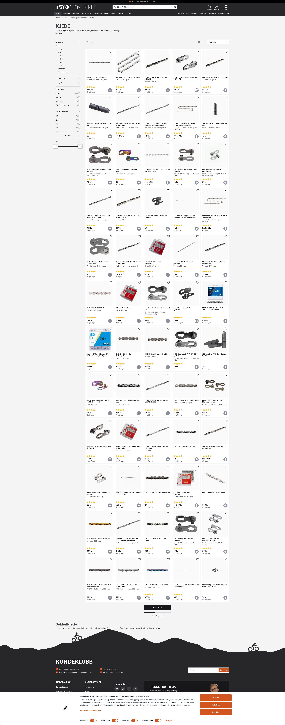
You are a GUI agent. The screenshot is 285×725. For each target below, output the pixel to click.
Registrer (224, 670)
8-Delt (60, 52)
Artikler (212, 14)
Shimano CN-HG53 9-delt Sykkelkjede (183, 262)
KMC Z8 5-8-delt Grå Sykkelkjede (157, 492)
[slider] (55, 146)
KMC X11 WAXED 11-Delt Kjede (213, 492)
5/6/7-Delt (61, 49)
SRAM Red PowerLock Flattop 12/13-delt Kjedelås (98, 401)
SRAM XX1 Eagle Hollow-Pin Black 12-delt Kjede (128, 493)
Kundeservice (183, 14)
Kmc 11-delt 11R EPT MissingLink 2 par (157, 309)
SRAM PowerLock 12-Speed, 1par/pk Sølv (97, 262)
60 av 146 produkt (157, 616)
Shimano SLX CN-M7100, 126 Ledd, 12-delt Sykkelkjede (156, 124)
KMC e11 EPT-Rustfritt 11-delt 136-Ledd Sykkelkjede (213, 309)
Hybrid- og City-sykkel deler (79, 17)
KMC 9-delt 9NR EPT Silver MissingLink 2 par (212, 401)
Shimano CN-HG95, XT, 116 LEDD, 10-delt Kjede (128, 216)
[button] (209, 7)
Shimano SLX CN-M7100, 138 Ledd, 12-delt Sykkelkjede (127, 539)
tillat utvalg (215, 705)
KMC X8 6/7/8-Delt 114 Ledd (184, 446)
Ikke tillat (215, 712)
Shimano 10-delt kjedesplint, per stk (99, 124)
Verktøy (75, 14)
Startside (58, 17)
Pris (57, 142)
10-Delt (60, 59)
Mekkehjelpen (223, 14)
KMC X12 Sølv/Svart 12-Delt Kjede (155, 539)
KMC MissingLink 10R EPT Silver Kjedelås (99, 170)
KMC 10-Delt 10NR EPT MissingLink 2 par (211, 539)
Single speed (62, 72)
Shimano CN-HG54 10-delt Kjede (215, 77)
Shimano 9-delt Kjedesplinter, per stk (215, 124)
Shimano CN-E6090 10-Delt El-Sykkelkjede (214, 447)
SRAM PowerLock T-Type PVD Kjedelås (156, 216)
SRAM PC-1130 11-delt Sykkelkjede (181, 493)
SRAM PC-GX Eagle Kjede (96, 77)
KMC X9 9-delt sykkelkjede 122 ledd (127, 401)
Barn (113, 14)
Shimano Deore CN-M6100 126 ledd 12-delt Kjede (98, 216)
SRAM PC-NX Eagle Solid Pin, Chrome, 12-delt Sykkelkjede (184, 216)
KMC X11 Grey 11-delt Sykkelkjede (186, 400)
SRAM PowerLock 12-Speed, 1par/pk (126, 170)
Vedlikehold (86, 14)
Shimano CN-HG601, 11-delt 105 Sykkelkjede (214, 216)
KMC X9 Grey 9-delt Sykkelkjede (157, 354)
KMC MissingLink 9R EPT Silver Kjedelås (185, 170)
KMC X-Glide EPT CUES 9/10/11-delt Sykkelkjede (99, 585)
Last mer (157, 608)
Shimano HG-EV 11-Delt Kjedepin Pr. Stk (214, 355)
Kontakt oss (89, 687)
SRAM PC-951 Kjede (123, 308)
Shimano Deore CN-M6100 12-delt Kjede (156, 447)
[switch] (115, 720)
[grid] (157, 325)
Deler (58, 14)
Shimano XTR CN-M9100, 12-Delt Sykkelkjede (128, 262)
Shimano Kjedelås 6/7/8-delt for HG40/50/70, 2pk (214, 585)
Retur (87, 691)
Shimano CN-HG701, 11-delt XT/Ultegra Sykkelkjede (184, 124)
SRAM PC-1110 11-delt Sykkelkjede (153, 262)
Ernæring (98, 14)
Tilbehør (66, 14)
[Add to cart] (110, 90)
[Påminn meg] (196, 90)
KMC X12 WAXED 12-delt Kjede (98, 308)
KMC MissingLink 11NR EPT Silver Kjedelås (185, 355)
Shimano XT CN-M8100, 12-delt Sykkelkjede (128, 124)
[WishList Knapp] (111, 52)
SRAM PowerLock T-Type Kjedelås (183, 309)
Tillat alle (215, 697)
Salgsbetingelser (62, 687)
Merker (194, 14)
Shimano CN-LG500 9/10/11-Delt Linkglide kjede (157, 170)
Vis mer (68, 135)
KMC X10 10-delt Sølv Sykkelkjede (124, 355)
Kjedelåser (61, 69)
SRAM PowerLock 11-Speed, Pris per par (99, 493)
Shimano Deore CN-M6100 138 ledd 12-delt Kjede (156, 401)
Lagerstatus (60, 78)
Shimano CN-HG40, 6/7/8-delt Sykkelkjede (156, 78)
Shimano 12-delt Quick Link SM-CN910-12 (185, 78)
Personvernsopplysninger (90, 710)
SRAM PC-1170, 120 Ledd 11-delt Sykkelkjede (128, 447)
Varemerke (60, 89)
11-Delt (60, 62)
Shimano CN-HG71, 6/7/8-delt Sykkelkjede (214, 262)
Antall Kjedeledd (62, 112)
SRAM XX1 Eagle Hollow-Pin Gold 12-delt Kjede (186, 585)
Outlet (128, 14)
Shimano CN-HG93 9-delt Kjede (128, 77)
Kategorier (60, 42)
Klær (106, 14)
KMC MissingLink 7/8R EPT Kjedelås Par (212, 170)
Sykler (120, 14)
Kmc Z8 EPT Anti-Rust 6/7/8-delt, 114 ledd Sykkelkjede (98, 355)
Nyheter (203, 14)
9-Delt (60, 56)
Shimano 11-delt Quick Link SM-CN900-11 (99, 447)
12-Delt (60, 65)
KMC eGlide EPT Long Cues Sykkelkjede (126, 585)
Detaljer (168, 721)
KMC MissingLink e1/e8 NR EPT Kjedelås (185, 539)
